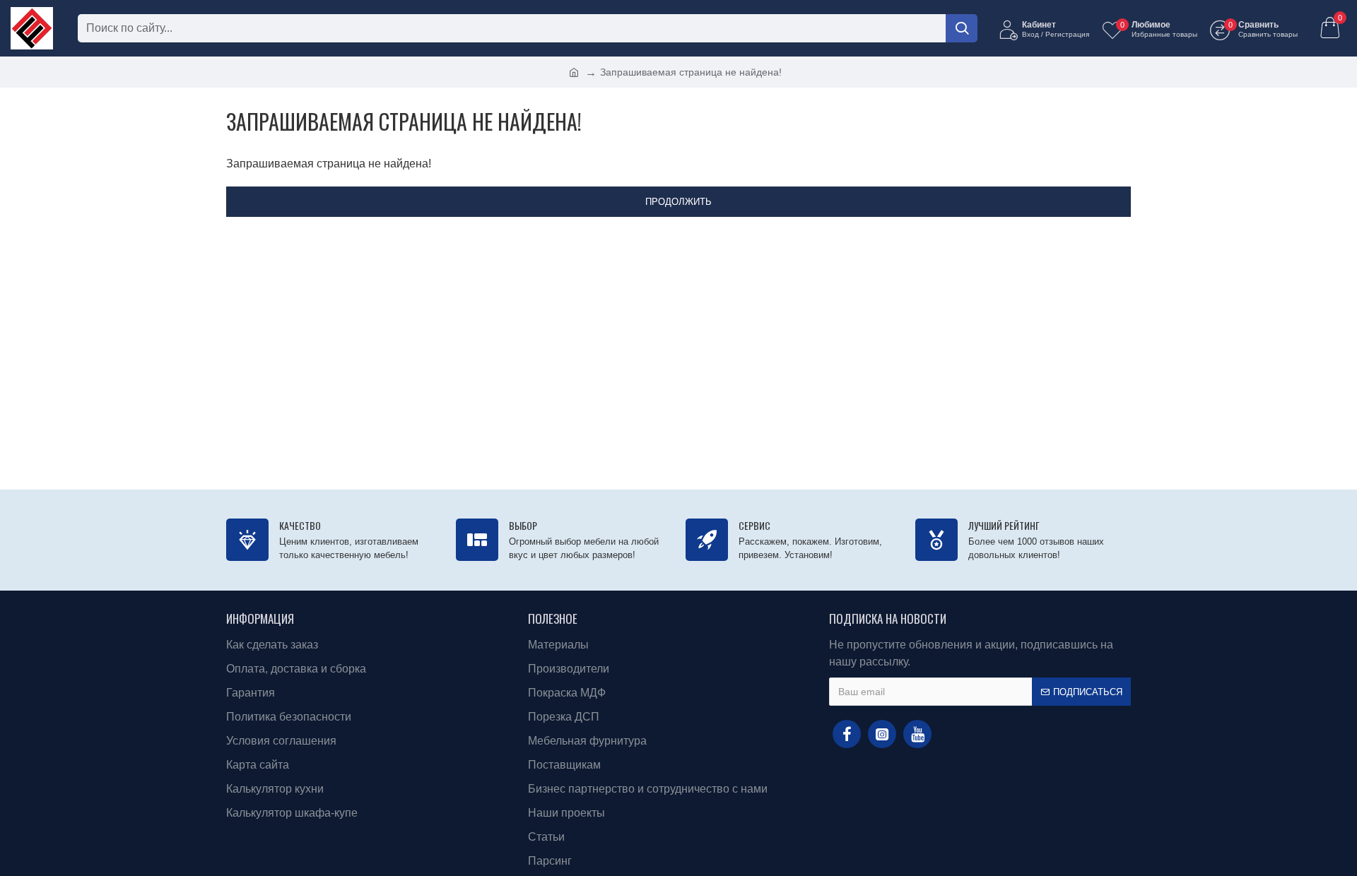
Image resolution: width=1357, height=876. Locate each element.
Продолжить (678, 201)
